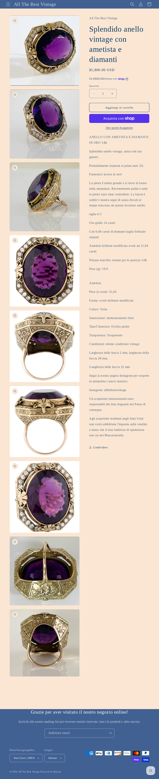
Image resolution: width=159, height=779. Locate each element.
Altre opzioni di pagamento (119, 127)
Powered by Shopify (50, 771)
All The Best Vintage (29, 771)
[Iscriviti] (110, 733)
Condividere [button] (100, 447)
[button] (8, 4)
